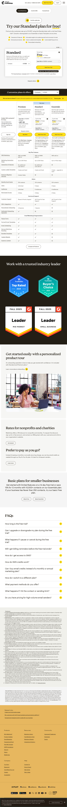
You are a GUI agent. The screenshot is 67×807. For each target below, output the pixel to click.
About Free (26, 499)
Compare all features (33, 246)
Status (5, 752)
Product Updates (8, 737)
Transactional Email (9, 742)
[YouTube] (42, 793)
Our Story (6, 764)
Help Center (27, 769)
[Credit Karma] (32, 787)
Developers (47, 737)
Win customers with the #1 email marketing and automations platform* (22, 715)
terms (35, 637)
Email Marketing (22, 10)
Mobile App (7, 755)
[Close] (65, 802)
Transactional (45, 10)
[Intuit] (15, 787)
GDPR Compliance (8, 747)
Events (46, 739)
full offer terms (55, 699)
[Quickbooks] (42, 787)
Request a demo (32, 81)
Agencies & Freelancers (50, 734)
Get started (11, 443)
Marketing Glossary (29, 739)
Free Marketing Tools (29, 737)
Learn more (11, 463)
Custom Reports (5, 237)
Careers (6, 772)
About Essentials (39, 499)
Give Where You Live (9, 769)
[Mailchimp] (51, 787)
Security (6, 749)
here (14, 623)
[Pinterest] (45, 793)
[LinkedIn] (39, 793)
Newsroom (6, 767)
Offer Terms (23, 140)
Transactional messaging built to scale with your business (19, 717)
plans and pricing (35, 664)
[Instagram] (36, 793)
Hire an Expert (27, 767)
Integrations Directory (29, 742)
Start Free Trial (47, 2)
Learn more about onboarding (15, 369)
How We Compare (8, 744)
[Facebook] (30, 793)
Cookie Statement (8, 804)
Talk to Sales (27, 772)
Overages (24, 73)
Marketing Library (28, 734)
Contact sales (47, 649)
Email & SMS (34, 10)
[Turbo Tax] (23, 787)
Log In (57, 2)
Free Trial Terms (17, 73)
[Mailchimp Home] (7, 3)
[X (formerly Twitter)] (33, 793)
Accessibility (7, 775)
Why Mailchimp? (8, 734)
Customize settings (56, 802)
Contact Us (27, 764)
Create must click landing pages (12, 712)
